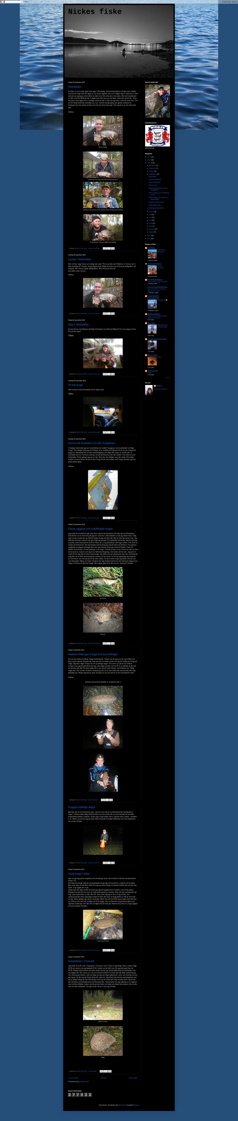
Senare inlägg (73, 1078)
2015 (149, 160)
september (153, 174)
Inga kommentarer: (94, 248)
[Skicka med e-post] (104, 248)
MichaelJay (122, 1105)
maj (150, 220)
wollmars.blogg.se (154, 314)
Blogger (136, 1105)
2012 (149, 238)
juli (150, 214)
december (152, 165)
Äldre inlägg (133, 1078)
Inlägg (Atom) (84, 1081)
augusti (151, 212)
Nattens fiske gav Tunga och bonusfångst (93, 654)
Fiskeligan (151, 248)
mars (151, 226)
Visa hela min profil (160, 389)
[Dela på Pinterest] (113, 248)
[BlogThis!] (106, 248)
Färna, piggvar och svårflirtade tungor (90, 528)
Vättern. (150, 373)
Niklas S (159, 386)
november (152, 168)
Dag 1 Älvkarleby (78, 324)
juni (150, 217)
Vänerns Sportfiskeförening (157, 287)
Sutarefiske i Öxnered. (81, 961)
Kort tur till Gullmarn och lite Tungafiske (91, 443)
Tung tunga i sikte (78, 873)
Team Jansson (153, 371)
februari (152, 229)
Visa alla (167, 377)
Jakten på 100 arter (154, 264)
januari (151, 232)
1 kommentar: (93, 1071)
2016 (149, 157)
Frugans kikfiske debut (81, 807)
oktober (151, 171)
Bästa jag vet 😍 (162, 300)
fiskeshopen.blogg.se (155, 280)
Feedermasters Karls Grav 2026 (157, 281)
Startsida (104, 1078)
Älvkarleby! (74, 86)
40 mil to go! (75, 384)
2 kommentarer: (93, 800)
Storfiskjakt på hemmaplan (157, 339)
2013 (149, 235)
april (150, 223)
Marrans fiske (152, 355)
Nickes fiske (95, 12)
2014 (149, 163)
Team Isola (151, 323)
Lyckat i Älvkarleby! (79, 259)
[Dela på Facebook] (111, 248)
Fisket (159, 357)
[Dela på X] (108, 248)
